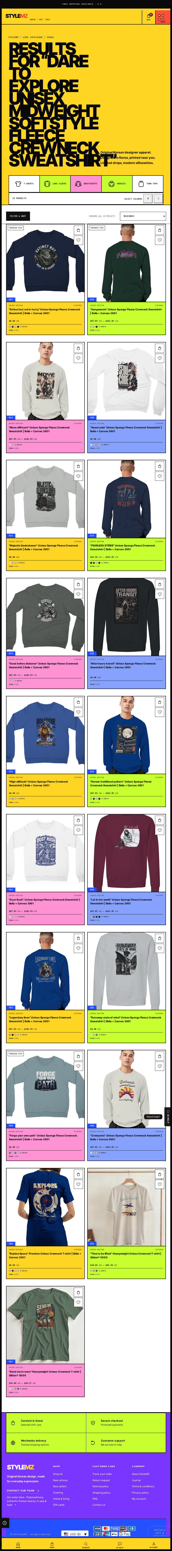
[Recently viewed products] (4, 1523)
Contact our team (21, 1490)
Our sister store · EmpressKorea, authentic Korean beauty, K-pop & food (27, 1501)
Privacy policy (140, 1492)
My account (139, 1498)
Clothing (58, 1492)
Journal (136, 1480)
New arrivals (60, 1480)
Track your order (102, 1474)
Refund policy (101, 1486)
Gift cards (58, 1504)
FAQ (95, 1498)
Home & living (61, 1498)
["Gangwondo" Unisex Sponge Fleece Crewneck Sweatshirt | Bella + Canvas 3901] (126, 263)
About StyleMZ (141, 1474)
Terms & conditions (143, 1486)
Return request (101, 1480)
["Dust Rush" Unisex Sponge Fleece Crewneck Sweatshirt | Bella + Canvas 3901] (45, 853)
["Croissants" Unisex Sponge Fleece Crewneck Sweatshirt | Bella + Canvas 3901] (126, 1089)
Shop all (58, 1474)
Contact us (99, 1504)
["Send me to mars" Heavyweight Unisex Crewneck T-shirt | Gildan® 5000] (45, 1325)
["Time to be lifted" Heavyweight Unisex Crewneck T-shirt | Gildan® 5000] (126, 1207)
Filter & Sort (18, 216)
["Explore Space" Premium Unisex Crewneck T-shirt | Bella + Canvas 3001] (45, 1207)
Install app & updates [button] (160, 1533)
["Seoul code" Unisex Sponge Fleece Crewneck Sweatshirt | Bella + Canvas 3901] (126, 381)
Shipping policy (102, 1492)
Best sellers (59, 1486)
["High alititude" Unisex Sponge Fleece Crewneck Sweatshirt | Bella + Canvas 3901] (45, 735)
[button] (78, 230)
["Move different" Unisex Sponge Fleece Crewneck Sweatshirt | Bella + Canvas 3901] (45, 381)
